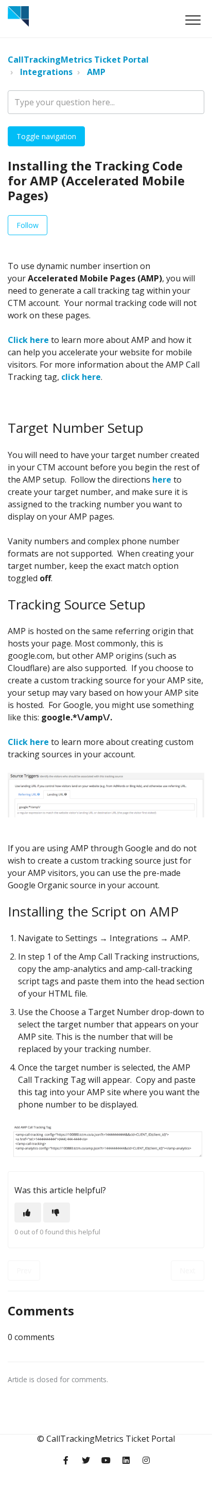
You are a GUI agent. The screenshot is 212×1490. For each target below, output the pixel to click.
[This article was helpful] (27, 1212)
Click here (28, 340)
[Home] (18, 16)
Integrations (46, 72)
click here (81, 377)
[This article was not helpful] (56, 1212)
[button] (192, 19)
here (161, 479)
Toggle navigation (46, 136)
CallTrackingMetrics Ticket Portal (78, 59)
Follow (27, 225)
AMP (96, 72)
